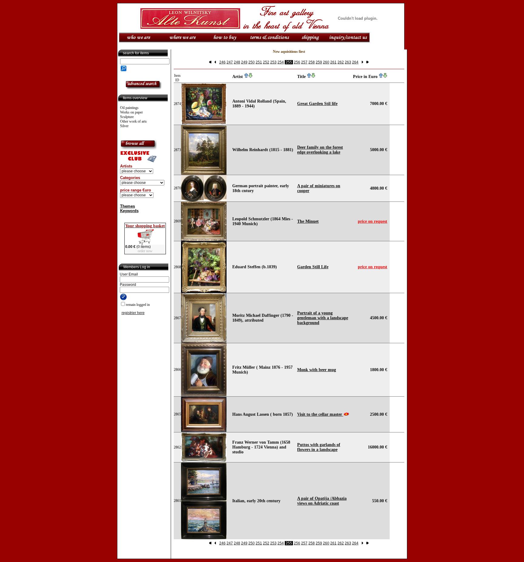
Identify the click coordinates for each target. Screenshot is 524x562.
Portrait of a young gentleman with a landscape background (322, 318)
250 (251, 62)
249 (244, 62)
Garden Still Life (312, 267)
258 (311, 62)
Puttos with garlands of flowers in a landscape (318, 447)
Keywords (129, 210)
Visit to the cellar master (320, 414)
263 (348, 62)
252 (266, 62)
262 (341, 62)
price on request (372, 221)
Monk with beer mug (316, 369)
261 (333, 62)
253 (273, 62)
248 (237, 62)
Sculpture (127, 117)
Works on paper (131, 112)
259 (319, 62)
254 (280, 62)
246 (222, 62)
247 (230, 62)
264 (355, 62)
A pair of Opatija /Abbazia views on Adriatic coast (322, 501)
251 (259, 62)
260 (326, 62)
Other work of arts (133, 121)
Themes (127, 206)
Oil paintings (129, 108)
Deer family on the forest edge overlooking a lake (320, 149)
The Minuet (308, 221)
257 (304, 62)
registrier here (133, 313)
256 (297, 62)
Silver (124, 126)
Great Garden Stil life (317, 103)
